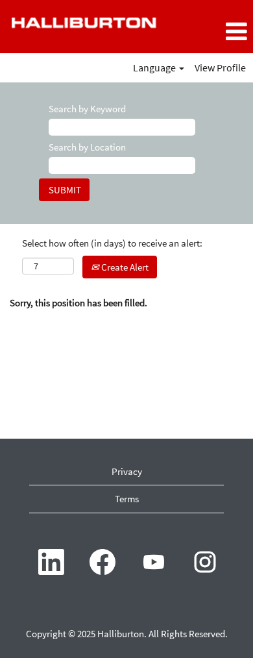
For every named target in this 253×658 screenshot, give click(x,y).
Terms (127, 499)
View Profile (220, 67)
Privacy (127, 471)
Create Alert (124, 267)
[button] (211, 31)
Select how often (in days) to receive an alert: (112, 243)
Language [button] (155, 67)
